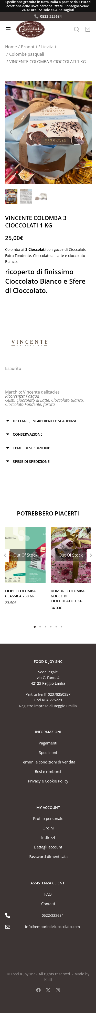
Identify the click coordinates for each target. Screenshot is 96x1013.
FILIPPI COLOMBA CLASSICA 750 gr (20, 593)
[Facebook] (38, 990)
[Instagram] (58, 990)
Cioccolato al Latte (32, 400)
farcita (49, 404)
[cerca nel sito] (76, 29)
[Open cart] (88, 29)
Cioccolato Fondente (23, 404)
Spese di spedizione (31, 461)
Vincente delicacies (41, 392)
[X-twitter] (48, 990)
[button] (34, 626)
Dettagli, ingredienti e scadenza (44, 420)
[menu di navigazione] (8, 29)
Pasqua (32, 396)
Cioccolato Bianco (67, 400)
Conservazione (27, 434)
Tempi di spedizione (31, 447)
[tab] (48, 421)
